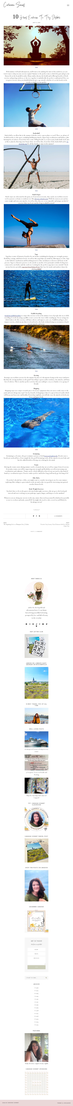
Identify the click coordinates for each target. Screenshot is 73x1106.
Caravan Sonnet (14, 5)
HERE (39, 269)
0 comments (58, 516)
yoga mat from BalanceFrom (31, 267)
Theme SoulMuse (64, 1103)
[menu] (68, 5)
